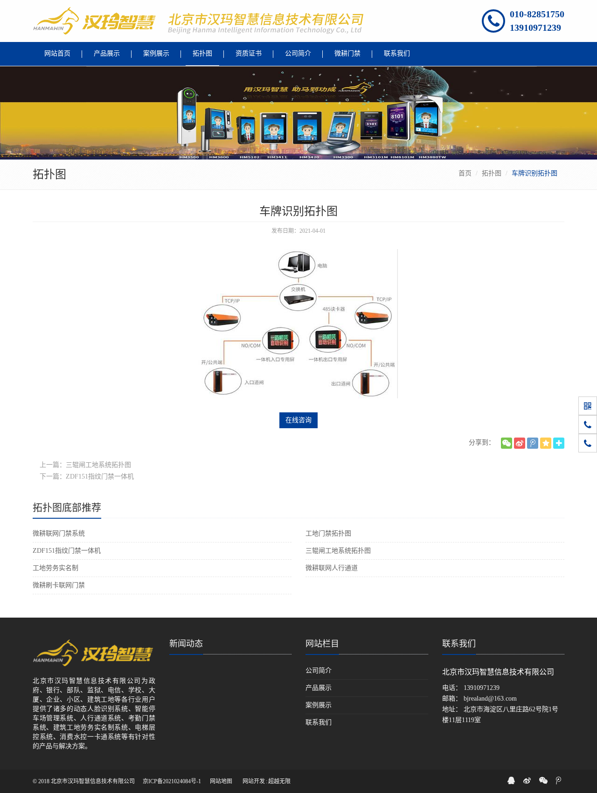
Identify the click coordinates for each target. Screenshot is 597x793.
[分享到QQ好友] (511, 780)
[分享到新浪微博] (519, 443)
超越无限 (279, 781)
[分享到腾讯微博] (532, 443)
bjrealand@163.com (490, 698)
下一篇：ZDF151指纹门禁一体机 (87, 476)
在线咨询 (298, 420)
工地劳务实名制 (55, 567)
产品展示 (318, 687)
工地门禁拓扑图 (328, 533)
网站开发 (254, 781)
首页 (465, 173)
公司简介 (318, 670)
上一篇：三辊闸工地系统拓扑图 (85, 464)
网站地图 (221, 781)
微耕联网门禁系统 (59, 533)
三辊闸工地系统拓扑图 (338, 550)
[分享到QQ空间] (545, 443)
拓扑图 (491, 173)
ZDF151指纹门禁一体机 (67, 550)
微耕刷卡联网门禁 (59, 585)
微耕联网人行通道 (331, 567)
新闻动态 (186, 643)
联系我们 (318, 722)
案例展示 (318, 705)
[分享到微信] (506, 443)
